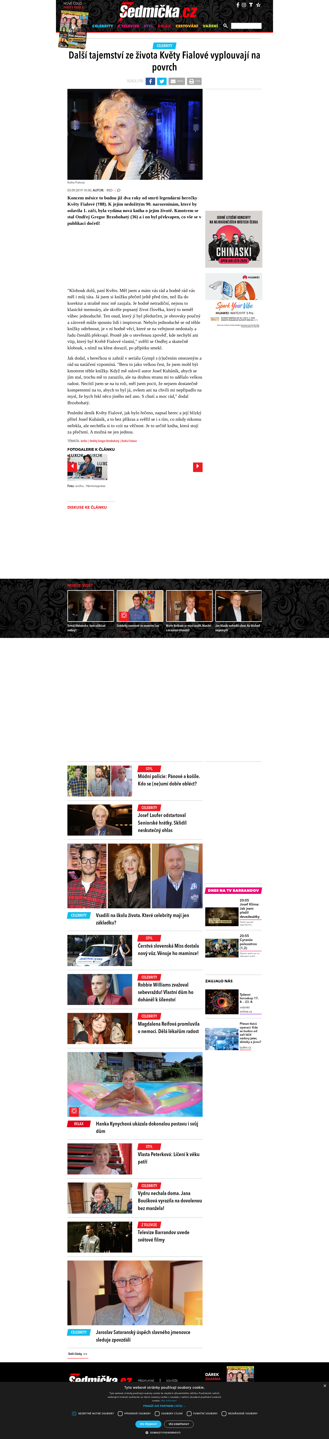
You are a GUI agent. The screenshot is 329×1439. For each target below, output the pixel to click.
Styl (148, 26)
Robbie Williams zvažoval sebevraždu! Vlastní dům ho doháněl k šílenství (165, 993)
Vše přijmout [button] (148, 1424)
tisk (197, 81)
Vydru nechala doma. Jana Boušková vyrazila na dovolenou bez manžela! (170, 1201)
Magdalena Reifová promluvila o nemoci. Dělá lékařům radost (169, 1028)
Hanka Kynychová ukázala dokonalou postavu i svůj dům (147, 1128)
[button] (164, 1406)
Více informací (169, 1400)
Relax (164, 26)
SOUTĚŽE (172, 1381)
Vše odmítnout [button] (179, 1424)
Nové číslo (74, 5)
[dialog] (164, 1410)
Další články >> (77, 1354)
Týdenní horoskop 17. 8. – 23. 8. (249, 998)
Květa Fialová (129, 441)
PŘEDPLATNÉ (146, 1381)
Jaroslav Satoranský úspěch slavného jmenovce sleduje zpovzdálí (143, 1336)
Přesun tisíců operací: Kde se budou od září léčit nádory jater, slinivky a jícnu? (250, 1033)
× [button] (324, 1386)
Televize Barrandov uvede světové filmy (163, 1236)
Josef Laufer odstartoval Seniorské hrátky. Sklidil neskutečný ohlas (162, 823)
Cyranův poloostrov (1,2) (248, 942)
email (180, 81)
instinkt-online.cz (246, 1009)
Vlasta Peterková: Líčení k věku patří (169, 1158)
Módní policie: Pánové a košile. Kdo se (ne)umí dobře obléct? (169, 780)
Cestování (187, 26)
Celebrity (102, 26)
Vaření (210, 26)
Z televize (128, 26)
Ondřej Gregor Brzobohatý (104, 441)
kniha (84, 441)
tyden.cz (245, 1047)
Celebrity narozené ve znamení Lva (138, 626)
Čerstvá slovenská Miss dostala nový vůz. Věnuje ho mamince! (168, 950)
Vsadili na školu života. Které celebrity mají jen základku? (142, 919)
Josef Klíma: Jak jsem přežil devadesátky (250, 909)
